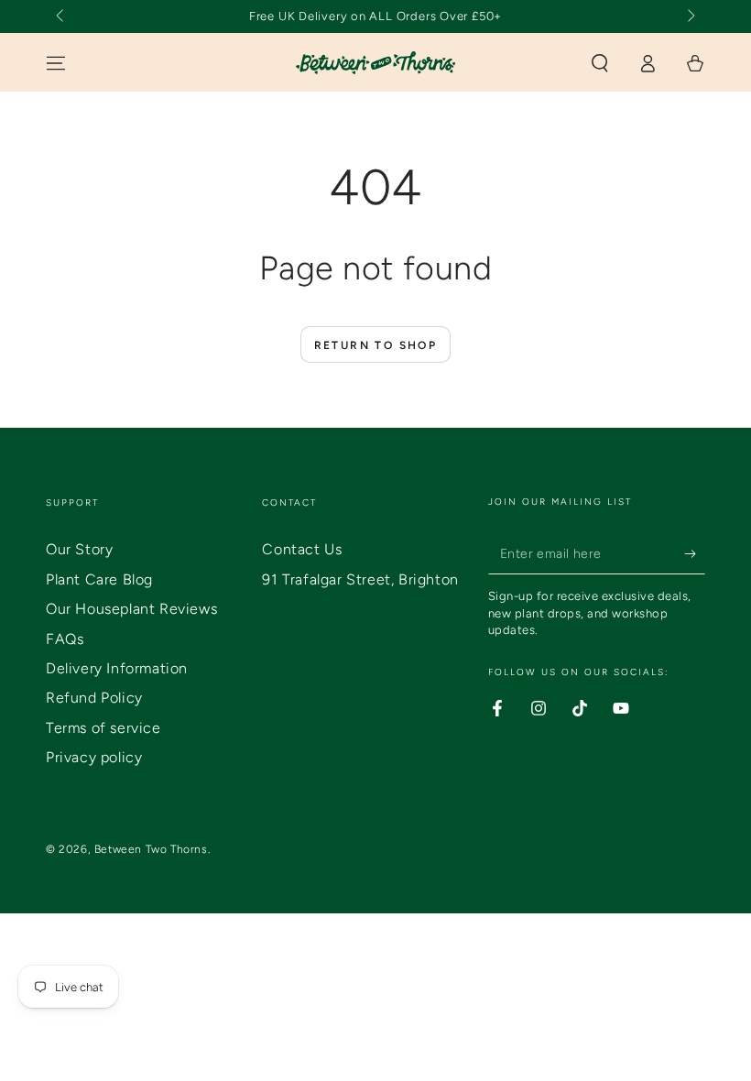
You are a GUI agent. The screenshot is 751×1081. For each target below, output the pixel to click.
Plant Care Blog (99, 579)
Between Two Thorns (151, 849)
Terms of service (103, 728)
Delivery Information (117, 668)
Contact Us (302, 549)
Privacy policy (94, 757)
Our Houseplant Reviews (131, 608)
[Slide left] (61, 16)
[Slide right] (689, 16)
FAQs (64, 639)
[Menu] (56, 63)
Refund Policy (94, 697)
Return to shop (376, 345)
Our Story (79, 549)
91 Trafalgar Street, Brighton (360, 579)
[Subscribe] (694, 553)
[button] (600, 63)
